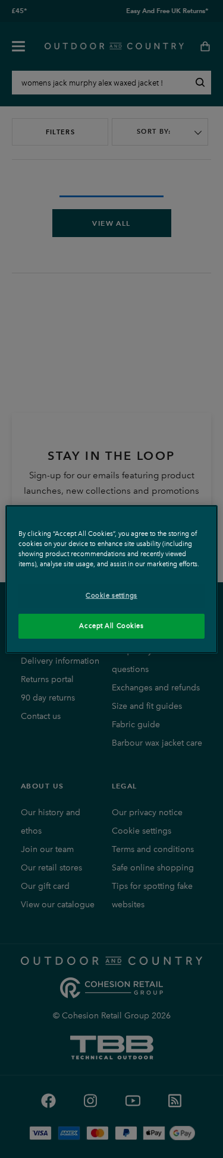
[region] (111, 578)
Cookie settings (111, 595)
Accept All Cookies (111, 625)
